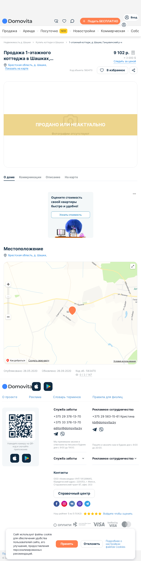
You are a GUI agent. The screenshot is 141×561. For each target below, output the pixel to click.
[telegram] (87, 504)
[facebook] (56, 504)
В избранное (116, 70)
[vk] (72, 504)
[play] (48, 386)
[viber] (80, 504)
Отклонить (92, 544)
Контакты (61, 472)
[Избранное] (64, 21)
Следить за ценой (125, 61)
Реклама (35, 397)
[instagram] (64, 504)
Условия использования (124, 361)
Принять (67, 544)
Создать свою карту (38, 360)
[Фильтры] (56, 21)
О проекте (9, 397)
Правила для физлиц (108, 397)
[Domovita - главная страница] (17, 21)
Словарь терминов (67, 397)
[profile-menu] (124, 24)
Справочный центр (74, 493)
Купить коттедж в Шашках (50, 42)
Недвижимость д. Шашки (17, 42)
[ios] (36, 386)
